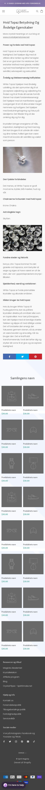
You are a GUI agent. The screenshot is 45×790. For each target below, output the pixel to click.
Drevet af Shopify (22, 762)
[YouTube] (28, 741)
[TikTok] (34, 741)
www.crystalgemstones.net (16, 37)
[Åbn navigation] (3, 11)
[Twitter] (10, 741)
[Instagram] (16, 741)
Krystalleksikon (10, 672)
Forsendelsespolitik (12, 705)
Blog (5, 681)
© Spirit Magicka (22, 759)
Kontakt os (8, 700)
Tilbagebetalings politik (14, 709)
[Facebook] (4, 741)
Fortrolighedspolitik (12, 714)
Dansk (21, 753)
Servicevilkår (9, 718)
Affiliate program (11, 676)
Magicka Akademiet (12, 667)
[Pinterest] (22, 741)
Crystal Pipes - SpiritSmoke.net (17, 686)
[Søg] (37, 11)
